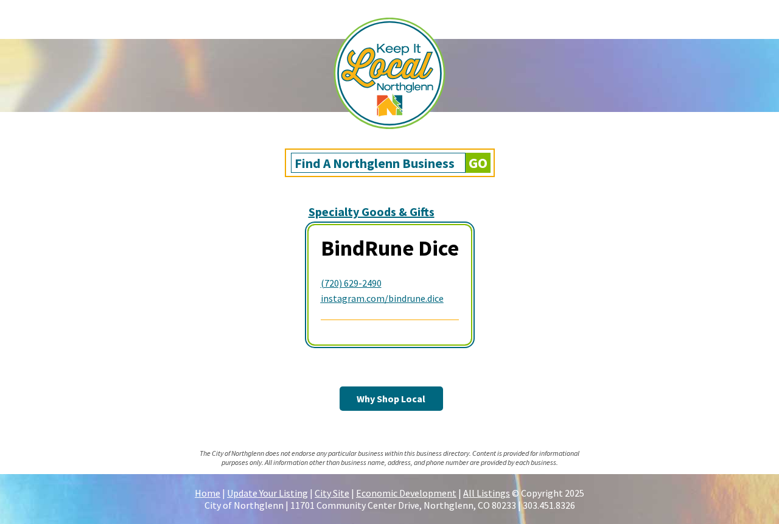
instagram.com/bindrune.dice (382, 298)
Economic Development (406, 493)
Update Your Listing (267, 493)
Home (207, 493)
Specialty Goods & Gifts (372, 211)
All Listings (486, 493)
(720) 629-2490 (351, 283)
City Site (332, 493)
